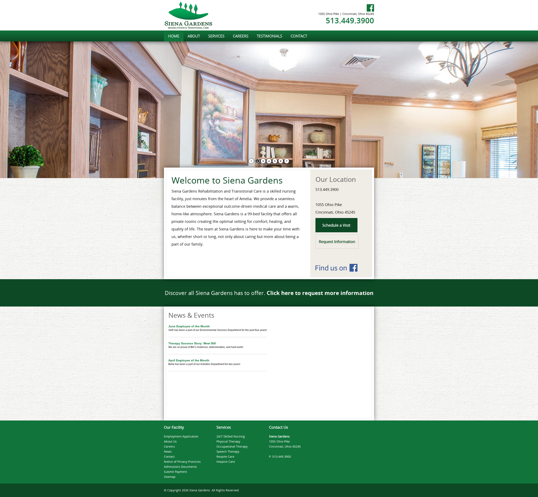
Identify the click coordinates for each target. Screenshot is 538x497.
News (168, 451)
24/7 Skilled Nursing (230, 436)
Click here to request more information (320, 293)
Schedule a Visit (336, 225)
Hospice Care (225, 462)
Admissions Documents (180, 467)
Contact (169, 457)
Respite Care (225, 457)
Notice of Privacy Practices (182, 462)
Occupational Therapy (232, 446)
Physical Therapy (228, 441)
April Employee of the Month (188, 360)
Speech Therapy (227, 451)
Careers (169, 446)
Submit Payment (175, 472)
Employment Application (181, 436)
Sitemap (169, 477)
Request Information (337, 241)
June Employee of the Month (189, 326)
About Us (170, 441)
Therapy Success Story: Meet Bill (192, 343)
